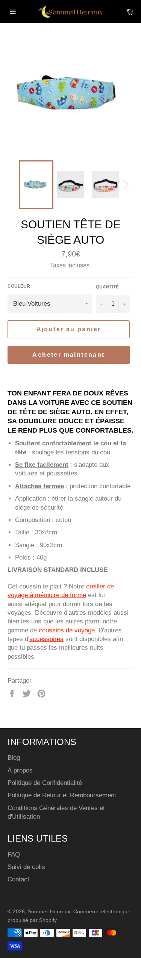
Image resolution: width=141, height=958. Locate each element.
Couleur (19, 286)
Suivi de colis (26, 866)
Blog (14, 757)
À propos (20, 770)
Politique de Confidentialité (45, 782)
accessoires (46, 639)
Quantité (107, 287)
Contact (18, 879)
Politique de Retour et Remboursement (62, 795)
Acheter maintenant (68, 355)
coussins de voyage (67, 630)
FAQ (14, 854)
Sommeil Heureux (49, 911)
